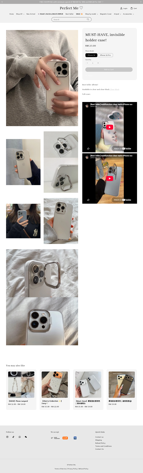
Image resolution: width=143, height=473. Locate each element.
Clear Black (114, 89)
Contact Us (99, 449)
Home (12, 13)
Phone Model (89, 51)
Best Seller (70, 13)
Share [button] (90, 75)
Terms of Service (60, 468)
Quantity (88, 59)
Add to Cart (109, 69)
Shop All (19, 14)
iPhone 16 (91, 55)
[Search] (88, 19)
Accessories (127, 14)
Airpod (116, 14)
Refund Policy (100, 443)
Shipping (98, 440)
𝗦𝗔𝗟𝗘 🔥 (79, 13)
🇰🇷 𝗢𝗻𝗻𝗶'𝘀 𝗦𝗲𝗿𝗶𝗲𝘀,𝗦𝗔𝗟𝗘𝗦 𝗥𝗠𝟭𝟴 (50, 13)
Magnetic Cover (105, 13)
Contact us (99, 437)
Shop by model (90, 14)
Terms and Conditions (103, 446)
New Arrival (30, 13)
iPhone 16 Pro (105, 55)
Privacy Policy (72, 468)
